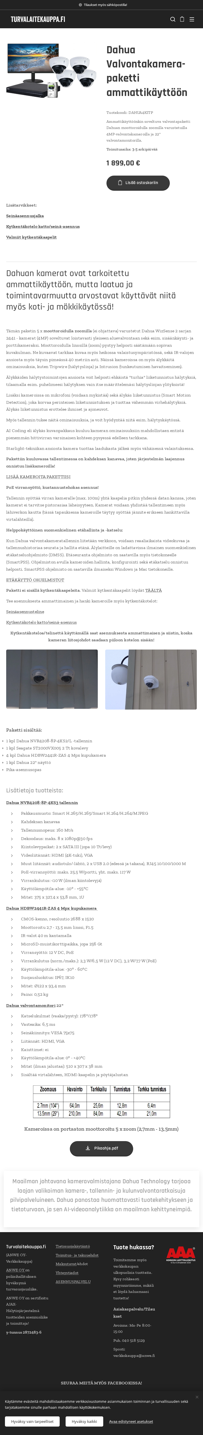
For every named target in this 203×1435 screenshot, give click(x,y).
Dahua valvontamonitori (30, 1005)
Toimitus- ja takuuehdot (77, 1255)
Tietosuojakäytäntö (73, 1246)
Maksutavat (66, 1263)
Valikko (192, 19)
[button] (172, 19)
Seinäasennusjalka (25, 215)
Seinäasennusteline (25, 611)
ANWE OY (15, 1270)
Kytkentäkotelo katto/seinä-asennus (41, 622)
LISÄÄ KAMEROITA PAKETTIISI (38, 476)
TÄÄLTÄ (153, 590)
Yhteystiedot (67, 1272)
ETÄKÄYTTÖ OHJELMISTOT (35, 580)
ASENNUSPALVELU (73, 1281)
